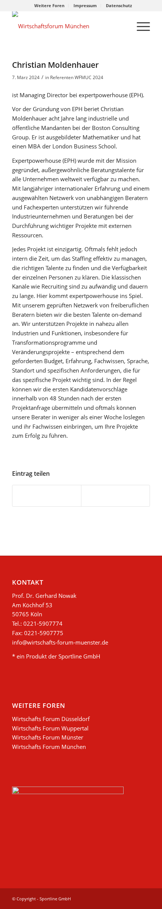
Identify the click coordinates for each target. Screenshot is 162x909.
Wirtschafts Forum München (49, 746)
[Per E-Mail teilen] (115, 495)
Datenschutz (119, 5)
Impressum (85, 5)
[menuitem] (50, 6)
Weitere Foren (49, 5)
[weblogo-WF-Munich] (67, 26)
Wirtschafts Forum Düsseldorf (51, 719)
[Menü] (139, 26)
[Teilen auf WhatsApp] (46, 495)
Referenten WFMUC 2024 (76, 77)
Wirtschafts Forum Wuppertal (50, 728)
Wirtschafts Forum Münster (47, 737)
